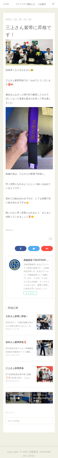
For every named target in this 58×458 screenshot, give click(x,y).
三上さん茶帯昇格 (15, 368)
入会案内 (42, 4)
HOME (6, 4)
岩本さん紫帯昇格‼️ (16, 342)
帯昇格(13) (9, 230)
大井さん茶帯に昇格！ (17, 316)
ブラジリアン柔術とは (25, 4)
